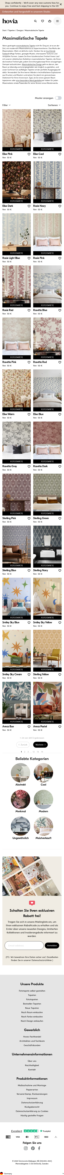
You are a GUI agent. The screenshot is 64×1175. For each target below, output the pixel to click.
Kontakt (32, 1069)
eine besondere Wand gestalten (29, 80)
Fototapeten (32, 999)
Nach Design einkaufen (32, 1020)
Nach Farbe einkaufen (32, 1016)
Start (4, 30)
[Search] (35, 21)
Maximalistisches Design (32, 64)
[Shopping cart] (49, 21)
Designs (20, 30)
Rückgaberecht (32, 1106)
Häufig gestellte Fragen (32, 1115)
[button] (42, 21)
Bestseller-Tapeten (32, 1003)
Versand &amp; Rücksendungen (32, 1093)
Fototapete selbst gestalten (32, 990)
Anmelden (52, 945)
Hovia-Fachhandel (32, 1036)
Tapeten (11, 30)
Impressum (32, 1098)
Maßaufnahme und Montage (32, 1085)
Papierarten (32, 1089)
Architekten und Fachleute (32, 1040)
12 (34, 751)
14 (42, 751)
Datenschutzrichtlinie (42, 960)
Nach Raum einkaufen (32, 1012)
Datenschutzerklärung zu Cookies (32, 1111)
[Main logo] (10, 21)
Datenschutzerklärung (32, 1102)
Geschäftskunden (32, 1045)
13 (38, 751)
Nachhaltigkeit (32, 1065)
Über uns (32, 1061)
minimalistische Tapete (25, 45)
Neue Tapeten (32, 1008)
